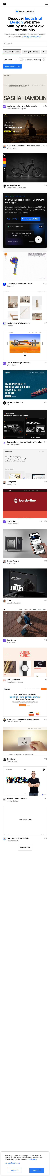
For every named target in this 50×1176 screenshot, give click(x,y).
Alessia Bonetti (12, 524)
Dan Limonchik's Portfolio (18, 838)
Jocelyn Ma (11, 484)
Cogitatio (11, 759)
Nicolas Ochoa (12, 801)
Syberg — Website (15, 402)
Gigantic (10, 286)
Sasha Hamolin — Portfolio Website (22, 106)
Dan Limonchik (12, 841)
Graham (10, 326)
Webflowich (11, 148)
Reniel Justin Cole (14, 722)
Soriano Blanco (13, 680)
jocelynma (11, 482)
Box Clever (11, 640)
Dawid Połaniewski (14, 603)
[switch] (22, 60)
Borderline (11, 521)
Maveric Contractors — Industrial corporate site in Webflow (24, 146)
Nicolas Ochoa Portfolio (17, 799)
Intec (9, 600)
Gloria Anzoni (12, 761)
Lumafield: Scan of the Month (19, 284)
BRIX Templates (13, 444)
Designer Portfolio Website (18, 323)
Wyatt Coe (11, 365)
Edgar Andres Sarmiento (16, 188)
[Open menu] (46, 4)
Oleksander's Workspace (16, 108)
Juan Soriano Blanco (15, 682)
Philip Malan (11, 563)
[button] (12, 219)
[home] (5, 4)
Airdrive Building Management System (23, 719)
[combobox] (10, 59)
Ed (8, 405)
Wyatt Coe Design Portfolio (18, 363)
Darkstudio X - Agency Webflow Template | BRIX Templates (25, 442)
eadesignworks (13, 185)
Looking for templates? (32, 37)
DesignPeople (13, 561)
